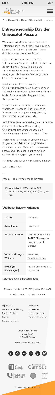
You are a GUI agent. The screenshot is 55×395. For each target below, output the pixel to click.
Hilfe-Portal (34, 309)
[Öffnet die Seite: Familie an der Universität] (16, 376)
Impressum (7, 305)
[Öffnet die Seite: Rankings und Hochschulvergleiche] (16, 367)
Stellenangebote (10, 321)
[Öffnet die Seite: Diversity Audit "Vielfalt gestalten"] (44, 376)
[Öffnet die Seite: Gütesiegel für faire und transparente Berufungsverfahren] (33, 376)
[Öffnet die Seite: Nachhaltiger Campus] (37, 367)
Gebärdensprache (37, 317)
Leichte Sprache (37, 313)
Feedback (33, 305)
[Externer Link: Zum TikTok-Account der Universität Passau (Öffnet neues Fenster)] (37, 353)
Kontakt (5, 317)
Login (5, 3)
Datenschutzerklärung (12, 309)
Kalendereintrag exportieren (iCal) (20, 278)
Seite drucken (38, 294)
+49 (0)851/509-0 (31, 342)
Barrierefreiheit (9, 313)
